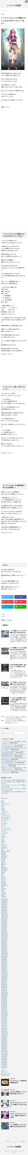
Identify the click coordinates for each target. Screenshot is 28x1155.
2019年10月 (4, 976)
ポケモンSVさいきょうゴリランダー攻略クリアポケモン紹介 (18, 1104)
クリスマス (4, 823)
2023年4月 (4, 907)
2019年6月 (4, 982)
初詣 (2, 849)
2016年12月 (4, 1031)
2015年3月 (4, 1066)
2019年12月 (4, 973)
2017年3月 (4, 1026)
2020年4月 (4, 966)
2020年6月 (4, 963)
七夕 (2, 839)
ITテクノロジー (5, 803)
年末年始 (3, 857)
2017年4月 (4, 1025)
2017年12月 (4, 1012)
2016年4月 (4, 1044)
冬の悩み (3, 846)
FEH (4, 614)
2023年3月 (4, 909)
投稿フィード (5, 1071)
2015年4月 (4, 1064)
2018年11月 (4, 994)
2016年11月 (4, 1033)
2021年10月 (4, 937)
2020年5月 (4, 964)
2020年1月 (4, 971)
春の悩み (3, 867)
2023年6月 (4, 904)
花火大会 (3, 893)
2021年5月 (4, 945)
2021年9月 (4, 938)
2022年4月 (4, 927)
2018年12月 (4, 992)
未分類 (3, 872)
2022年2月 (4, 930)
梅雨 (2, 874)
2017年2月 (4, 1028)
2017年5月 (4, 1023)
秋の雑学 (3, 883)
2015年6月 (4, 1061)
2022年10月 (4, 917)
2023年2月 (4, 910)
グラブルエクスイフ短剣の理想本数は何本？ (13, 780)
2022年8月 (4, 920)
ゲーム (3, 826)
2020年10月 (4, 956)
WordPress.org (5, 1075)
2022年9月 (4, 919)
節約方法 (3, 888)
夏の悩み (3, 852)
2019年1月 (4, 991)
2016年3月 (4, 1046)
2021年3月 (4, 948)
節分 (2, 887)
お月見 (3, 805)
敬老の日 (3, 864)
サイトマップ (16, 1141)
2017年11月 (4, 1013)
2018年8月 (4, 999)
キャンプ (3, 821)
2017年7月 (4, 1020)
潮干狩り (3, 879)
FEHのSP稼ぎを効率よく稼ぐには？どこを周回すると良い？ (18, 666)
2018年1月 (4, 1010)
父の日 (3, 880)
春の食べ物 (4, 869)
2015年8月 (4, 1058)
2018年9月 (4, 997)
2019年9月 (4, 977)
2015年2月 (4, 1067)
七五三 (3, 838)
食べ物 (3, 895)
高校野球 (3, 897)
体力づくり (4, 844)
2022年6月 (4, 923)
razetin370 (9, 620)
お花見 (3, 810)
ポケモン (3, 836)
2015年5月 (4, 1062)
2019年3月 (4, 987)
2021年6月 (4, 943)
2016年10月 (4, 1035)
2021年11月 (4, 935)
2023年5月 (4, 905)
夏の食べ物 (4, 856)
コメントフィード (6, 1073)
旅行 (2, 865)
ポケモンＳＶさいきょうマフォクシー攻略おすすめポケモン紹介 (18, 1115)
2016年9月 (4, 1036)
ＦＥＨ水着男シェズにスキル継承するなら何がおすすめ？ (18, 1125)
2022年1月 (4, 932)
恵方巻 (3, 861)
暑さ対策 (3, 870)
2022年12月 (4, 914)
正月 (2, 875)
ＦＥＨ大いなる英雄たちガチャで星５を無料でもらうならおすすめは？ (18, 699)
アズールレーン (5, 815)
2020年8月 (4, 959)
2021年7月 (4, 941)
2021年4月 (4, 946)
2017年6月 (4, 1022)
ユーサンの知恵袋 (14, 5)
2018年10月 (4, 995)
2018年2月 (4, 1009)
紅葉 (2, 890)
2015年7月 (4, 1059)
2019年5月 (4, 984)
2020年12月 (4, 953)
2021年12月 (4, 933)
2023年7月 (4, 902)
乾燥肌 (3, 841)
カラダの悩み (5, 818)
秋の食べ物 (4, 885)
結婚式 (3, 892)
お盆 (2, 807)
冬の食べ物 (4, 847)
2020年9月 (4, 958)
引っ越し (3, 859)
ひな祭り (3, 813)
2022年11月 (4, 915)
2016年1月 (4, 1049)
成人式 (3, 862)
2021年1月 (4, 951)
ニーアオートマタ (6, 829)
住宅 (2, 843)
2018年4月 (4, 1005)
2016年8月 (4, 1038)
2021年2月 (4, 950)
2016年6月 (4, 1041)
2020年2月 (4, 969)
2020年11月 (4, 955)
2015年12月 (4, 1051)
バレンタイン (5, 833)
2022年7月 (4, 922)
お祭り (3, 808)
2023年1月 (4, 912)
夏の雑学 (3, 854)
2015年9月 (4, 1056)
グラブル (3, 825)
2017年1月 (4, 1030)
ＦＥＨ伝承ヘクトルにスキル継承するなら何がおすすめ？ (18, 683)
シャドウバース (5, 828)
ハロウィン (4, 831)
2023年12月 (4, 899)
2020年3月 (4, 968)
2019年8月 (4, 979)
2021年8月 (4, 940)
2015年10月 (4, 1054)
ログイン (3, 1070)
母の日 (3, 877)
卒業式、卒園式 (5, 851)
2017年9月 (4, 1017)
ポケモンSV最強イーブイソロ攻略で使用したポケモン (18, 1092)
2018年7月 (4, 1000)
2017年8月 (4, 1018)
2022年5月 (4, 925)
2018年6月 (4, 1002)
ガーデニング (5, 820)
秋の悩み (3, 882)
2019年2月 (4, 989)
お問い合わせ (9, 1141)
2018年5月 (4, 1004)
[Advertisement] (14, 169)
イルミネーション (6, 816)
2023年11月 (4, 901)
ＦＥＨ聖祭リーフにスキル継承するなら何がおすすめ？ (18, 648)
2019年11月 (4, 974)
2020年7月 (4, 961)
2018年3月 (4, 1007)
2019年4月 (4, 986)
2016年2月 (4, 1048)
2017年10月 (4, 1015)
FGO (2, 802)
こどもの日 (4, 811)
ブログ (3, 834)
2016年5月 (4, 1043)
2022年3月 (4, 928)
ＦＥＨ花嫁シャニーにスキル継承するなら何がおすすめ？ (18, 631)
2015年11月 (4, 1053)
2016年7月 (4, 1040)
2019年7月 (4, 981)
